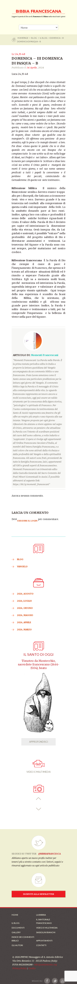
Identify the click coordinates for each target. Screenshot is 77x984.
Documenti (18, 927)
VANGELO (22, 566)
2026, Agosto (25, 593)
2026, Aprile (24, 622)
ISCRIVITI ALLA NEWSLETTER (38, 894)
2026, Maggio (25, 615)
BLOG (34, 38)
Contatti (41, 945)
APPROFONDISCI (38, 741)
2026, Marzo (24, 629)
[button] (38, 798)
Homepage (23, 38)
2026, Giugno (25, 608)
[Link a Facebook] (47, 981)
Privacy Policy (19, 968)
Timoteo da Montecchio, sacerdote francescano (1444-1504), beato (38, 664)
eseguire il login (27, 520)
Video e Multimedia (46, 927)
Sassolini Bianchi (45, 932)
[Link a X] (55, 981)
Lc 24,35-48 (18, 54)
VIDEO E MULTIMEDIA (39, 771)
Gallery (16, 932)
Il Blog (43, 38)
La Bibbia (41, 914)
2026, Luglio (24, 601)
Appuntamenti (44, 940)
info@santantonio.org (45, 964)
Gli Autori (17, 945)
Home (15, 914)
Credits (32, 968)
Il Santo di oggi (38, 654)
